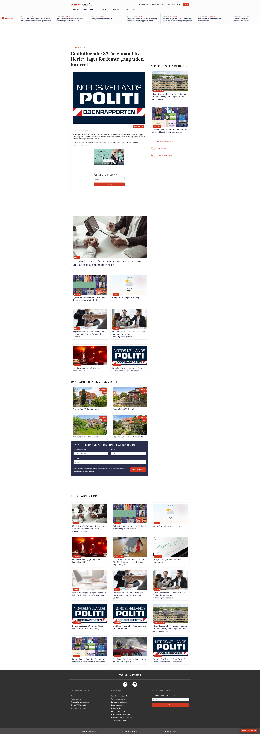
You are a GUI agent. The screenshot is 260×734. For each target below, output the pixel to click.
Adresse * (77, 458)
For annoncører (76, 699)
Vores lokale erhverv (118, 699)
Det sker (104, 9)
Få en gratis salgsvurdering (121, 714)
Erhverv (94, 9)
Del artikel (137, 126)
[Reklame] (109, 157)
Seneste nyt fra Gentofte (119, 696)
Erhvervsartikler (116, 708)
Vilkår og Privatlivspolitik (80, 702)
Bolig (84, 9)
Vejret (136, 9)
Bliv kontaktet (138, 470)
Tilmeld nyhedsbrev (249, 731)
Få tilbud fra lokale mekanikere (122, 717)
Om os (73, 696)
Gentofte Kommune (118, 711)
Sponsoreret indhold (118, 720)
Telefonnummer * (80, 450)
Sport (127, 9)
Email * (113, 450)
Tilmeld (186, 4)
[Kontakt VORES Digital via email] (134, 684)
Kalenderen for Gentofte (119, 702)
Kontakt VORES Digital (79, 705)
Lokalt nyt (116, 9)
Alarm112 (75, 9)
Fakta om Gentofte (117, 705)
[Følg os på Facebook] (125, 684)
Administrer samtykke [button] (78, 708)
